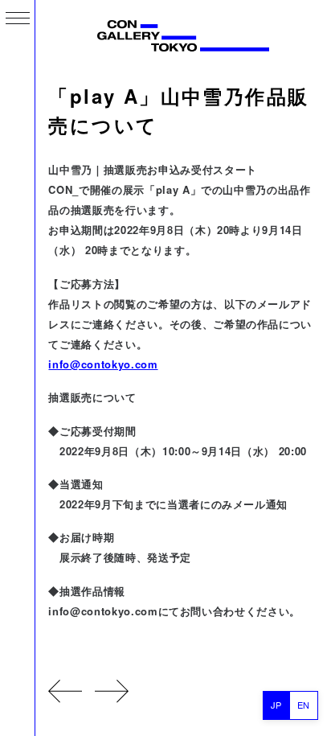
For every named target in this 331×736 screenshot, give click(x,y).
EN (303, 704)
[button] (17, 17)
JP (276, 704)
